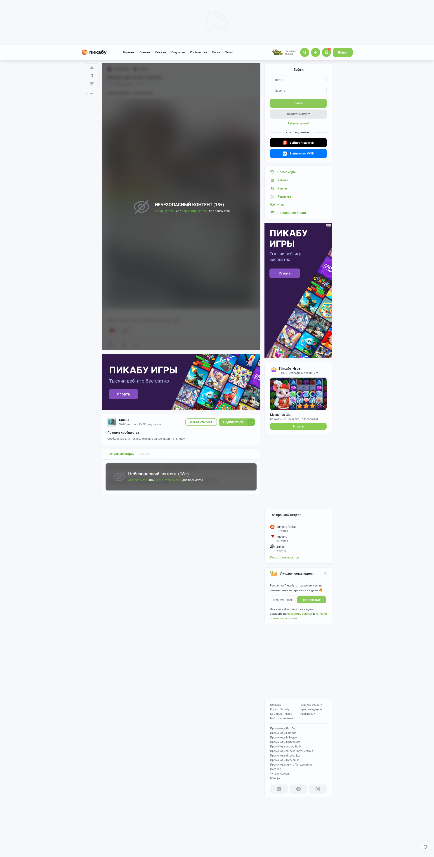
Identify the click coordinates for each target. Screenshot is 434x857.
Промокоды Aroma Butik (285, 746)
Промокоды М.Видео (283, 737)
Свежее (160, 52)
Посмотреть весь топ (284, 557)
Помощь (275, 704)
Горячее (128, 52)
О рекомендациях (311, 709)
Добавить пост (201, 422)
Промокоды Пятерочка (285, 742)
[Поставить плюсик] (91, 67)
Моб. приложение (281, 718)
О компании (307, 713)
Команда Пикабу (281, 713)
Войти (342, 52)
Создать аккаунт (298, 114)
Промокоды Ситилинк (284, 760)
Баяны (124, 420)
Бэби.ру (275, 778)
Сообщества (198, 52)
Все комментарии (120, 454)
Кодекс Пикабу (279, 709)
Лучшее (144, 52)
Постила (275, 769)
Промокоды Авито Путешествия (291, 764)
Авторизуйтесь (138, 480)
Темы (229, 52)
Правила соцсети (311, 704)
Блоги (216, 52)
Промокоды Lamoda (283, 733)
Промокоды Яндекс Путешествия (291, 751)
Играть (298, 426)
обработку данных (299, 613)
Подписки (178, 52)
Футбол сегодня (280, 773)
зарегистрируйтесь (168, 480)
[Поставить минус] (91, 83)
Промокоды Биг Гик (283, 728)
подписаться (311, 600)
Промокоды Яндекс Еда (285, 755)
